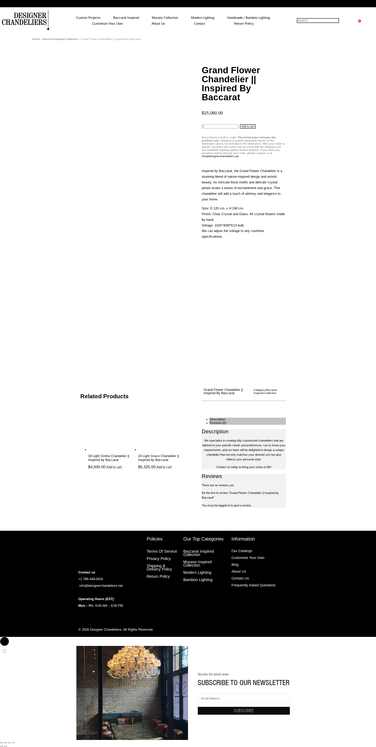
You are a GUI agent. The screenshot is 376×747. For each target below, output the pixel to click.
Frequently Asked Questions (253, 585)
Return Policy (244, 23)
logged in (224, 505)
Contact (199, 23)
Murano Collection (165, 18)
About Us (158, 23)
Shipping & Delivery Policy (159, 567)
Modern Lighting (202, 18)
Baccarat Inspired (126, 18)
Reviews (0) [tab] (218, 423)
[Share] (9, 742)
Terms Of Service (162, 551)
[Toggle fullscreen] (5, 742)
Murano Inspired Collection (197, 563)
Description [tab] (217, 419)
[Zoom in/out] (1, 742)
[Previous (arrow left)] (1, 746)
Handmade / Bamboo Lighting (248, 18)
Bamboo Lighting (197, 580)
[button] (4, 641)
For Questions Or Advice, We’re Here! (188, 3)
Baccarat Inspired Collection (60, 39)
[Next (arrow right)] (5, 746)
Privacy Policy (159, 558)
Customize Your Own (107, 23)
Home (36, 39)
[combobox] (318, 20)
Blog (235, 565)
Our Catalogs (241, 551)
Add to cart (247, 126)
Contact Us (240, 578)
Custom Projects (88, 18)
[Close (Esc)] (13, 742)
